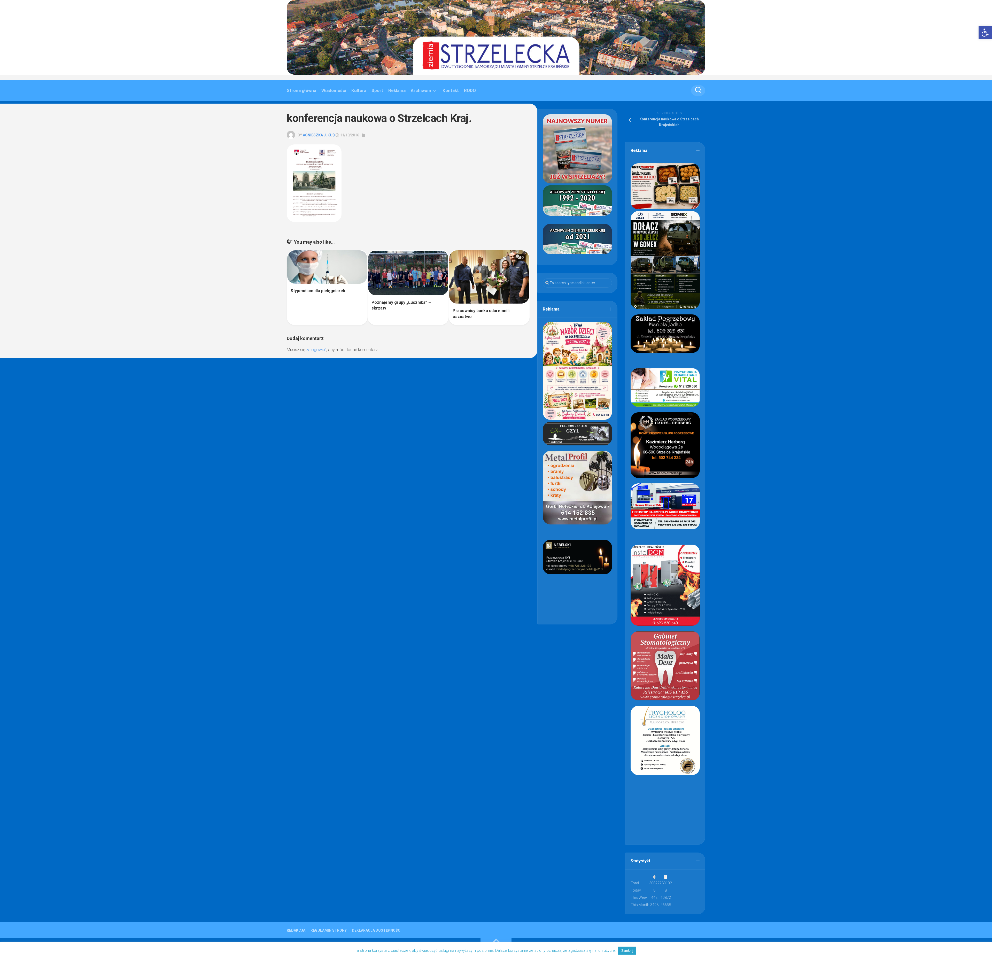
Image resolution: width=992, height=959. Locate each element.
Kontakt (451, 90)
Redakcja (296, 930)
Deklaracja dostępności (376, 930)
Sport (377, 90)
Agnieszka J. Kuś (319, 135)
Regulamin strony (329, 930)
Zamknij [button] (627, 951)
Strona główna (301, 90)
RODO (470, 90)
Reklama (397, 90)
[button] (985, 32)
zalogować (316, 349)
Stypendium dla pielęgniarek (318, 290)
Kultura (358, 90)
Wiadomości (333, 90)
